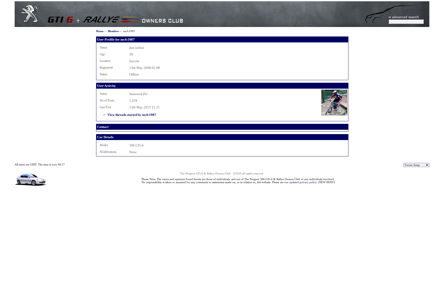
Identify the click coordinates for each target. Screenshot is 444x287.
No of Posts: (107, 100)
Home (100, 31)
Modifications (108, 152)
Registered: (106, 67)
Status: (104, 74)
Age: (103, 54)
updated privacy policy (303, 182)
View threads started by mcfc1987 (131, 115)
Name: (104, 47)
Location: (105, 61)
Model (104, 145)
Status (103, 94)
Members (113, 31)
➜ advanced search (403, 17)
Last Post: (106, 107)
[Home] (29, 21)
